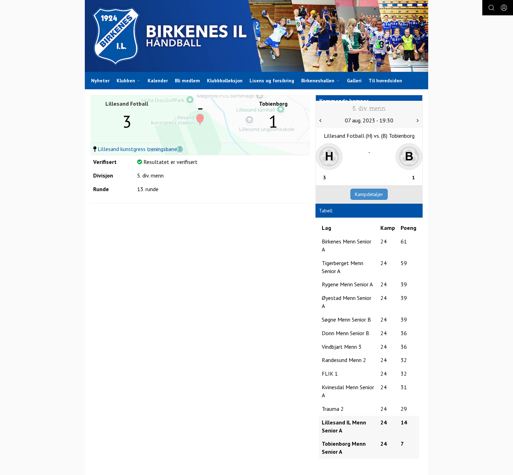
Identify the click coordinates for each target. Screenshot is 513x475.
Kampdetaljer (369, 194)
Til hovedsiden (385, 80)
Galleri (354, 80)
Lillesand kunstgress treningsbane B (140, 148)
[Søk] (491, 7)
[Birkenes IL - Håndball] (256, 36)
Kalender (158, 80)
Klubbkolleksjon (225, 80)
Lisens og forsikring (272, 80)
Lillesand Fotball (126, 103)
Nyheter (100, 80)
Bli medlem (187, 80)
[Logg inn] (504, 7)
